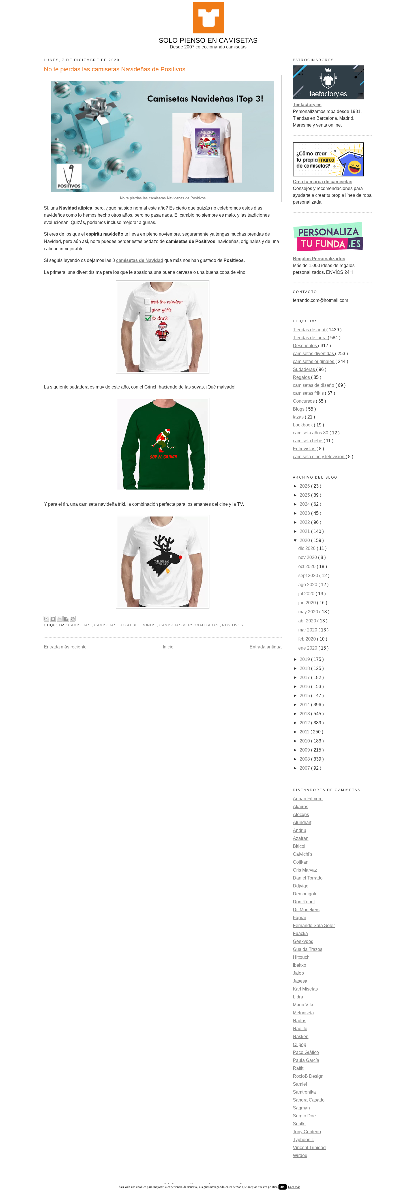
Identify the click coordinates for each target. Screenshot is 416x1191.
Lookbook (303, 424)
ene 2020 (308, 648)
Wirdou (300, 1155)
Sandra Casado (309, 1100)
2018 (305, 668)
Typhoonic (303, 1139)
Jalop (298, 973)
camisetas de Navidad (139, 260)
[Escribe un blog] (53, 619)
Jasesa (300, 981)
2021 (305, 531)
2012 (305, 722)
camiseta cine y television (319, 456)
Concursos (304, 401)
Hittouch (301, 957)
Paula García (306, 1060)
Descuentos (305, 345)
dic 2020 (307, 548)
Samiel (300, 1084)
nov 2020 (308, 557)
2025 (305, 495)
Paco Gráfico (306, 1052)
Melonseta (303, 1012)
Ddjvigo (300, 885)
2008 (305, 759)
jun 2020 (307, 602)
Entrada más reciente (65, 646)
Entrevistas (304, 448)
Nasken (300, 1036)
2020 (305, 540)
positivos (232, 625)
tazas (299, 417)
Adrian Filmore (308, 798)
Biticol (299, 846)
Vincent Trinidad (309, 1147)
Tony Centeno (307, 1131)
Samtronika (304, 1092)
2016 (305, 686)
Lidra (298, 996)
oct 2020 (307, 566)
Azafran (300, 838)
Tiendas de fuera (310, 337)
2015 (305, 695)
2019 (305, 659)
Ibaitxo (299, 965)
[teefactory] (328, 97)
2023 (305, 513)
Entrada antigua (266, 646)
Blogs (299, 409)
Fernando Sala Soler (314, 925)
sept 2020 (308, 575)
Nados (299, 1020)
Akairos (300, 806)
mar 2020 (308, 629)
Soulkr (299, 1123)
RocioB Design (308, 1076)
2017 (305, 677)
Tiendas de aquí (309, 329)
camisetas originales (314, 361)
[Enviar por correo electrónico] (46, 619)
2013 (305, 713)
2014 (305, 704)
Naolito (300, 1028)
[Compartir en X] (60, 619)
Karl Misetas (305, 989)
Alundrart (302, 822)
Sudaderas (304, 369)
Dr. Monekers (306, 909)
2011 (305, 731)
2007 (305, 768)
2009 (305, 750)
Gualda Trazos (307, 949)
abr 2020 (307, 620)
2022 (305, 522)
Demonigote (305, 893)
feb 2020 (307, 639)
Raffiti (299, 1068)
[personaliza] (328, 251)
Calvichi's (302, 854)
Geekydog (303, 941)
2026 (305, 486)
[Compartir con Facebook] (66, 619)
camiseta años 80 (311, 432)
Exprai (299, 917)
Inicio (168, 646)
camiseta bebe (308, 440)
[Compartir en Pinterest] (73, 619)
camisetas (80, 625)
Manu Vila (303, 1004)
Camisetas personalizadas (189, 625)
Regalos (302, 377)
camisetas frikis (309, 393)
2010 (305, 740)
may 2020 (308, 611)
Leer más (294, 1186)
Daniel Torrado (308, 878)
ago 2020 (308, 584)
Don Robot (304, 901)
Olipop (299, 1044)
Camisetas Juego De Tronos (125, 625)
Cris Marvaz (305, 870)
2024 (305, 504)
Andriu (299, 830)
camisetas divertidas (314, 353)
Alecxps (301, 814)
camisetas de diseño (314, 385)
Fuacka (300, 933)
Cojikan (300, 862)
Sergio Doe (304, 1115)
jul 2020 (307, 593)
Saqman (301, 1107)
